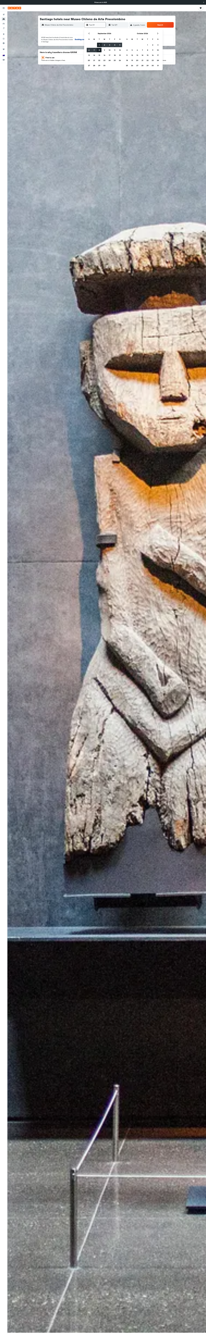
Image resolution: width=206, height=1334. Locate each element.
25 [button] (115, 60)
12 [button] (120, 50)
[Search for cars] (3, 23)
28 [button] (94, 65)
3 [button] (109, 45)
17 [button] (109, 55)
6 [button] (137, 50)
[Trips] (3, 49)
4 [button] (114, 45)
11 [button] (114, 50)
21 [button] (94, 60)
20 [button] (89, 60)
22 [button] (99, 60)
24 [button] (110, 60)
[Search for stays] (3, 19)
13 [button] (89, 55)
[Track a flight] (3, 39)
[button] (203, 2)
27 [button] (89, 65)
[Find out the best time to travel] (3, 43)
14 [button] (94, 55)
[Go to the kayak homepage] (14, 8)
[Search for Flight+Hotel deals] (3, 28)
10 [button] (110, 50)
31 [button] (158, 65)
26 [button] (120, 60)
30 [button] (104, 65)
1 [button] (99, 45)
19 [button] (120, 55)
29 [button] (99, 65)
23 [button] (104, 60)
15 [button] (99, 55)
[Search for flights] (3, 14)
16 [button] (104, 55)
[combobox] (64, 24)
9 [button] (104, 50)
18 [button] (115, 55)
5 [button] (119, 45)
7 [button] (94, 50)
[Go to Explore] (3, 34)
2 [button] (104, 45)
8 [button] (99, 50)
